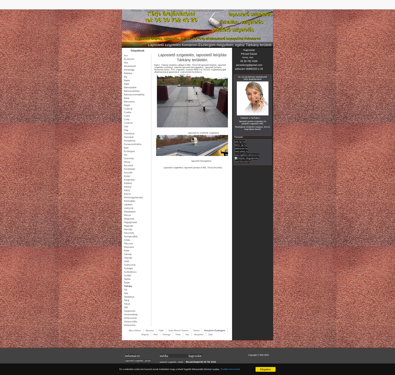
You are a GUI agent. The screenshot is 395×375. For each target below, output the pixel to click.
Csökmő (128, 123)
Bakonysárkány (132, 91)
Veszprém (199, 334)
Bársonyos (129, 101)
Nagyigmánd (130, 222)
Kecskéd (128, 165)
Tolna (178, 334)
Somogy (166, 334)
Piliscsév (128, 243)
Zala (210, 334)
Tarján (127, 282)
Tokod (127, 303)
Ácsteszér (129, 59)
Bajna (127, 80)
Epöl (126, 147)
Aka (126, 62)
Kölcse (127, 194)
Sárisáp (128, 254)
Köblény (128, 183)
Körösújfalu (129, 201)
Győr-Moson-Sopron (178, 330)
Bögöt (127, 105)
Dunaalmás (129, 140)
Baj (125, 76)
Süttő (126, 261)
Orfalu (127, 240)
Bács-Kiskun (135, 330)
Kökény (128, 186)
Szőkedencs (130, 272)
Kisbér (127, 176)
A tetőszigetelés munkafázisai (206, 10)
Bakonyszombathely (134, 94)
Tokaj (126, 300)
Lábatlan (128, 204)
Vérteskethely (131, 314)
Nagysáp (128, 225)
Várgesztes (129, 311)
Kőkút (127, 190)
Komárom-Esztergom (214, 330)
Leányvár (128, 208)
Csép (126, 119)
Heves (196, 330)
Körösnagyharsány (133, 197)
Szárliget (128, 268)
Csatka (127, 112)
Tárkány (128, 286)
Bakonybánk (130, 87)
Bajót (126, 84)
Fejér (161, 330)
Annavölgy (129, 69)
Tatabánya (129, 296)
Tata (126, 293)
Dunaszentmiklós (132, 144)
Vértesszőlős (130, 321)
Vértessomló (130, 318)
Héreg (127, 162)
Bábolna (128, 73)
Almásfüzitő (130, 66)
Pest (155, 334)
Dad (126, 126)
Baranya (150, 330)
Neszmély (129, 233)
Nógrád (145, 334)
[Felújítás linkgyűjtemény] (247, 158)
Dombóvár (129, 133)
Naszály (128, 229)
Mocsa (127, 215)
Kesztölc (128, 172)
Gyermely (129, 158)
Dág (126, 130)
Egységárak (175, 10)
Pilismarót (129, 247)
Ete (125, 154)
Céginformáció (154, 10)
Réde (126, 250)
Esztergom (129, 151)
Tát (125, 289)
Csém (127, 115)
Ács (126, 55)
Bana (126, 98)
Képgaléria (235, 10)
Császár (128, 108)
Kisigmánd (129, 179)
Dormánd (128, 137)
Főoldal (136, 10)
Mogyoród (129, 218)
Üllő (126, 307)
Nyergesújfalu (131, 236)
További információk (230, 369)
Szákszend (129, 264)
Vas (187, 334)
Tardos (127, 279)
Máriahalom (130, 211)
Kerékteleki (129, 169)
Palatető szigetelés (258, 10)
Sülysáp (128, 257)
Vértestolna (129, 325)
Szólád (127, 275)
